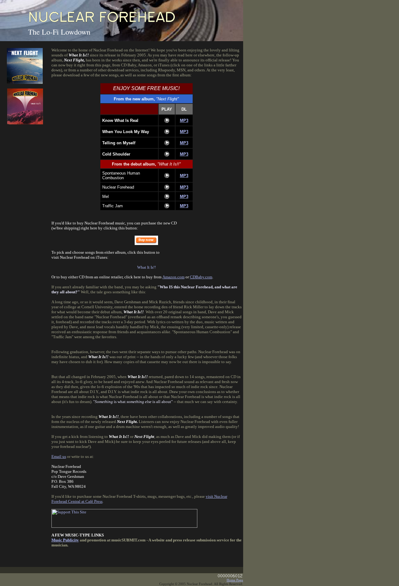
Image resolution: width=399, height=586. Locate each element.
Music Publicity (65, 540)
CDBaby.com (201, 277)
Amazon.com (173, 277)
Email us (58, 456)
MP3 (184, 120)
